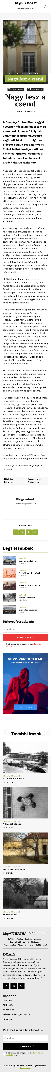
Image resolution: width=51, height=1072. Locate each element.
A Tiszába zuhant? (13, 778)
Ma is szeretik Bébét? (15, 869)
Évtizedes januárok (28, 609)
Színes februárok (27, 597)
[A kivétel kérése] (25, 802)
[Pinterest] (29, 532)
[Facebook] (16, 532)
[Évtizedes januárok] (9, 609)
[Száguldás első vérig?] (9, 560)
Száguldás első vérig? (29, 560)
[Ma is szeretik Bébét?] (25, 848)
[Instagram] (13, 986)
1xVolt (22, 571)
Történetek (16, 74)
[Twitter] (22, 532)
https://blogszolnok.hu (26, 504)
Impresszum (25, 1068)
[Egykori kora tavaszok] (9, 585)
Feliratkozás (24, 637)
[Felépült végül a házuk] (9, 573)
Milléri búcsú (10, 914)
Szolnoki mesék (11, 776)
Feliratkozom (23, 1046)
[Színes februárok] (9, 597)
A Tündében (33, 482)
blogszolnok (25, 499)
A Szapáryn (35, 74)
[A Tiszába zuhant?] (25, 757)
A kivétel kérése (12, 824)
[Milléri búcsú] (25, 893)
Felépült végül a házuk (29, 573)
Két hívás (8, 482)
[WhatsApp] (35, 532)
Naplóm (22, 558)
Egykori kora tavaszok (29, 585)
